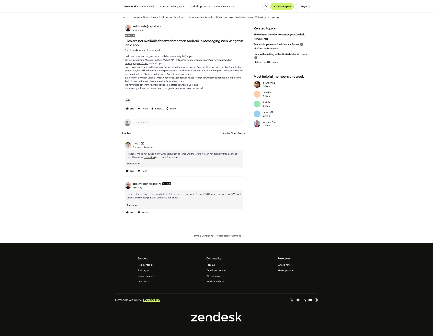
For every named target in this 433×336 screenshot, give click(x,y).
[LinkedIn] (304, 300)
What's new (284, 264)
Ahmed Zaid (269, 122)
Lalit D (266, 102)
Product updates (215, 281)
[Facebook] (298, 300)
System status (146, 275)
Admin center (261, 38)
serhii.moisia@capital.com (147, 26)
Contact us (143, 281)
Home (125, 17)
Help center (144, 264)
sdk (128, 100)
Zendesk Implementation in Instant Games (276, 44)
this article (149, 157)
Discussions (149, 17)
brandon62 (269, 82)
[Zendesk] (216, 320)
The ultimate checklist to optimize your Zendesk (279, 34)
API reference (214, 275)
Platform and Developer (172, 17)
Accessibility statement (228, 235)
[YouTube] (310, 300)
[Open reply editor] (184, 122)
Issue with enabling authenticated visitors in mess (280, 54)
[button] (282, 6)
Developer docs (215, 270)
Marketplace (285, 270)
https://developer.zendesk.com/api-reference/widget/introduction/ (192, 77)
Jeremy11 (268, 112)
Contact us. (151, 300)
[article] (184, 158)
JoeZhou (267, 92)
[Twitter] (292, 300)
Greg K (136, 143)
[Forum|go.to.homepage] (139, 6)
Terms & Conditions (202, 235)
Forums (136, 17)
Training (142, 270)
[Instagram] (316, 300)
